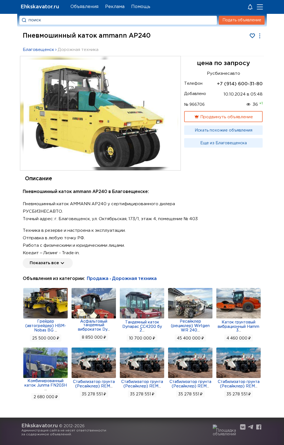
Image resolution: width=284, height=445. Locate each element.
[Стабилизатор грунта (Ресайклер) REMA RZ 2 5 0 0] (142, 377)
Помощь (140, 7)
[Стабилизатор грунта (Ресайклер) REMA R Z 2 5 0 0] (94, 377)
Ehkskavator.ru (40, 6)
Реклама (115, 7)
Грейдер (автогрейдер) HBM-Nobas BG (45, 326)
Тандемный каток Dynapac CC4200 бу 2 (142, 326)
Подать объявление (241, 20)
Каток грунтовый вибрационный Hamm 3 (238, 326)
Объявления (84, 7)
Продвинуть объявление (226, 117)
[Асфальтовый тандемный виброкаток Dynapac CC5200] (94, 318)
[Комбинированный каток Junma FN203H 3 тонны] (45, 377)
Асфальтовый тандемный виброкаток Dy (93, 325)
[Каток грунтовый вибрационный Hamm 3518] (238, 318)
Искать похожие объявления (223, 130)
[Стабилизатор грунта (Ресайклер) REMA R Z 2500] (238, 377)
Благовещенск (38, 50)
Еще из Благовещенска (223, 143)
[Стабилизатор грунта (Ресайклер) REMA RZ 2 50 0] (190, 377)
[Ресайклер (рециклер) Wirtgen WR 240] (190, 318)
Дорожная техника (78, 50)
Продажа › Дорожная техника (122, 279)
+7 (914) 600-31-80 (240, 84)
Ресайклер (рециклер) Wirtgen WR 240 (190, 326)
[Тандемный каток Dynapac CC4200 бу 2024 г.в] (142, 318)
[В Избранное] (252, 36)
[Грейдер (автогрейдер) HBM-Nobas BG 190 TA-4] (45, 318)
